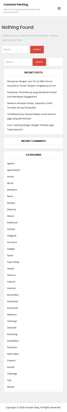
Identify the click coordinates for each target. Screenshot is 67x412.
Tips (9, 380)
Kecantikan (13, 294)
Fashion (11, 229)
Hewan (10, 268)
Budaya (11, 202)
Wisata (10, 386)
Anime (10, 176)
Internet (11, 288)
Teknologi (12, 373)
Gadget (11, 248)
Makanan (12, 314)
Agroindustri (13, 169)
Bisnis (10, 196)
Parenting (12, 334)
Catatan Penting (16, 4)
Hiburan (11, 275)
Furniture (12, 242)
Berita (10, 183)
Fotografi (11, 235)
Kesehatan (12, 301)
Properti (11, 360)
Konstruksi (12, 307)
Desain (10, 215)
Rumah (11, 367)
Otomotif (11, 327)
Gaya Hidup (13, 261)
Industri (11, 281)
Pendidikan (13, 340)
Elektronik (12, 222)
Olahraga (12, 321)
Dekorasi (11, 209)
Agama (10, 163)
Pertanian (12, 347)
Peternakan (13, 353)
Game (10, 255)
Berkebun (12, 189)
